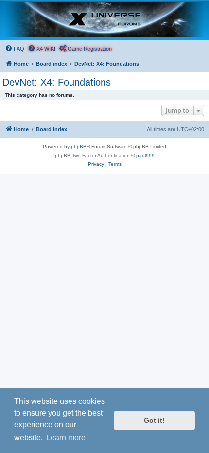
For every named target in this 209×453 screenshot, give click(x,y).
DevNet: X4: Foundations (56, 82)
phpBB (79, 146)
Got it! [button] (154, 420)
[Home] (104, 19)
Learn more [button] (66, 438)
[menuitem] (14, 48)
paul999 (145, 155)
